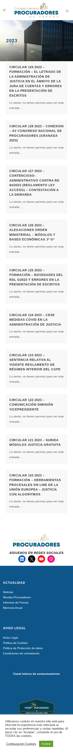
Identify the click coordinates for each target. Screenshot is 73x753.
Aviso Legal (10, 637)
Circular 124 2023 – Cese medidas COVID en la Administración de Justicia (35, 319)
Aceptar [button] (46, 743)
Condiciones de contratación (21, 653)
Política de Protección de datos (23, 648)
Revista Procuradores (17, 597)
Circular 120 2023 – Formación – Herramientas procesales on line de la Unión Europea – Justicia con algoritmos (35, 485)
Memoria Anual (12, 607)
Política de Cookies (15, 642)
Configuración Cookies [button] (21, 744)
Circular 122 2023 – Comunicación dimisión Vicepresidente (31, 404)
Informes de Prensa (15, 602)
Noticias (8, 592)
